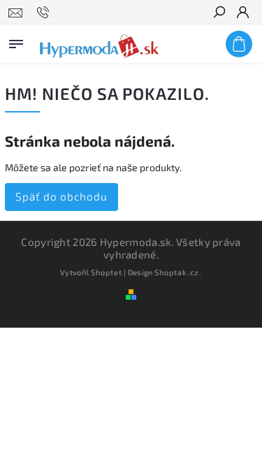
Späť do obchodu (61, 196)
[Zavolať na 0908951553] (45, 12)
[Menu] (16, 41)
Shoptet (106, 272)
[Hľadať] (218, 13)
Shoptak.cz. (178, 272)
